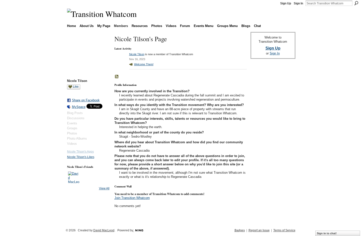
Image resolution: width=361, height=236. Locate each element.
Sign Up (285, 3)
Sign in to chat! (327, 233)
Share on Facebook (86, 100)
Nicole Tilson (136, 54)
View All (104, 188)
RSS (117, 77)
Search (356, 3)
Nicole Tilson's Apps (80, 151)
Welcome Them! (143, 64)
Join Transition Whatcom (132, 198)
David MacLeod (103, 230)
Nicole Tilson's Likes (80, 157)
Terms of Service (284, 230)
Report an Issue (259, 230)
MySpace (78, 107)
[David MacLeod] (74, 177)
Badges (240, 230)
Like (76, 86)
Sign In (298, 3)
